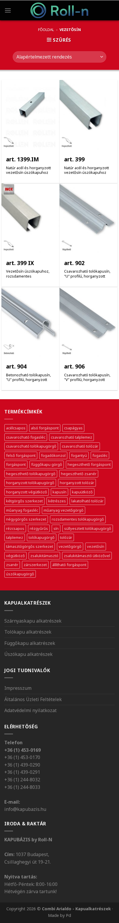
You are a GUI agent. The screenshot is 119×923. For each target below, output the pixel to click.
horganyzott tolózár (77, 482)
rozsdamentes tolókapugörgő (78, 519)
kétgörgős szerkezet (24, 501)
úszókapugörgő (20, 574)
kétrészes (57, 501)
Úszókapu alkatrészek (28, 654)
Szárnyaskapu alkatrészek (33, 621)
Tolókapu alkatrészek (27, 632)
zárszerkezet (35, 564)
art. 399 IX (20, 263)
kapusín (59, 492)
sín (56, 528)
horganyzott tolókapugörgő (30, 482)
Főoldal (46, 29)
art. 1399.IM (22, 159)
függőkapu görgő (46, 464)
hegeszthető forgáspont (89, 464)
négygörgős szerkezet (26, 519)
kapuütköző (82, 492)
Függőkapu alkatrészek (29, 643)
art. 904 (16, 366)
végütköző (15, 555)
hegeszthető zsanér (78, 473)
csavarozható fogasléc (25, 437)
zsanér (12, 564)
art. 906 (74, 366)
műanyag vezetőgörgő (63, 510)
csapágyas (73, 428)
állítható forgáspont (69, 564)
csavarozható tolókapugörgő (31, 446)
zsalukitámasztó (44, 555)
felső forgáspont (21, 455)
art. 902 (74, 263)
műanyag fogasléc (22, 510)
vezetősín (95, 546)
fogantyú (79, 455)
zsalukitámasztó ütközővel (87, 555)
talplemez (14, 537)
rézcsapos (15, 528)
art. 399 (74, 159)
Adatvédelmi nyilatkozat (30, 710)
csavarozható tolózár (80, 446)
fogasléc (99, 455)
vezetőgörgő (70, 546)
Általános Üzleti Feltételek (33, 699)
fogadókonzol (53, 455)
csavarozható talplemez (71, 437)
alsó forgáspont (45, 428)
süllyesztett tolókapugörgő (87, 528)
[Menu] (7, 10)
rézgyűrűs (39, 528)
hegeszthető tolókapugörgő (30, 473)
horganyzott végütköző (26, 492)
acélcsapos (15, 428)
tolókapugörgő (42, 537)
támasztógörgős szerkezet (29, 546)
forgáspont (16, 464)
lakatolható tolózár (87, 501)
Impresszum (17, 688)
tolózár (66, 537)
